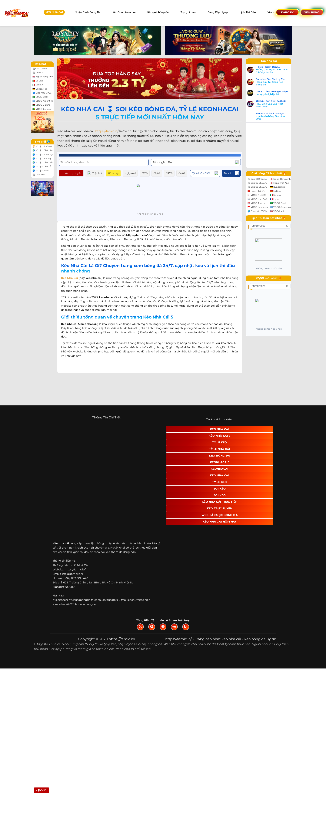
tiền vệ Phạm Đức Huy (174, 624)
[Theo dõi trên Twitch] (185, 630)
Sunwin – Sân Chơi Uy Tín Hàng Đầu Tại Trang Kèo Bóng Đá (274, 82)
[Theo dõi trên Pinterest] (151, 630)
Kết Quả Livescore (124, 12)
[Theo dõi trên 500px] (174, 630)
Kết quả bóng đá (158, 12)
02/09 (157, 173)
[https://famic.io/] (16, 13)
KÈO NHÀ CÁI (54, 12)
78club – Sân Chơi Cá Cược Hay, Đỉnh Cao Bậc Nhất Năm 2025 (275, 104)
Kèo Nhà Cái (69, 278)
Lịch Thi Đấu (248, 12)
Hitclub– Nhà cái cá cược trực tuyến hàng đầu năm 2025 (274, 116)
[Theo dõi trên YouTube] (163, 630)
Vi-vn (271, 12)
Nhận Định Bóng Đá (88, 12)
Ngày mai (130, 173)
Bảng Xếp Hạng (218, 12)
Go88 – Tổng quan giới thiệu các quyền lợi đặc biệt (275, 93)
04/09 (181, 173)
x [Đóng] (41, 790)
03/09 (169, 173)
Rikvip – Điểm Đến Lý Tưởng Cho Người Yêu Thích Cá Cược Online (275, 70)
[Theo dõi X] (140, 630)
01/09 (145, 173)
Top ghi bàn (188, 12)
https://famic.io (106, 131)
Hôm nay (113, 173)
